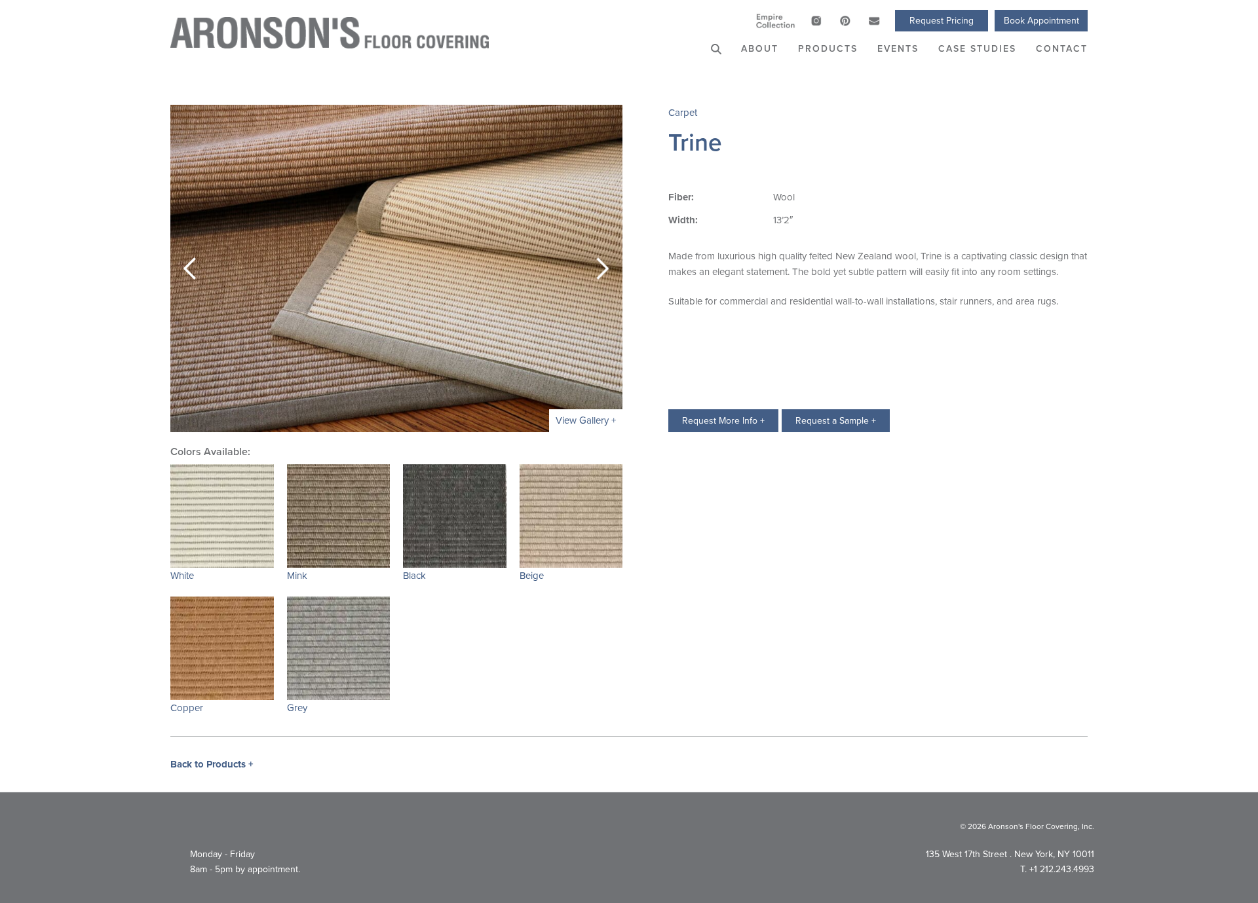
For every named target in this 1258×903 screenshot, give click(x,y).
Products (828, 48)
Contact (1062, 48)
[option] (396, 268)
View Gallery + (586, 420)
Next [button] (602, 268)
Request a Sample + (835, 420)
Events (898, 48)
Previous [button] (190, 268)
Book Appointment (1041, 20)
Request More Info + (723, 420)
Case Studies (977, 48)
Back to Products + (212, 764)
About (759, 48)
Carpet (682, 112)
